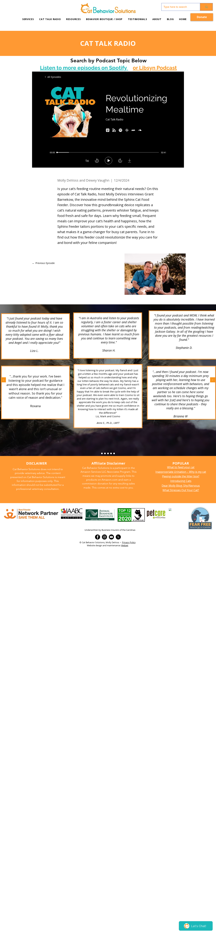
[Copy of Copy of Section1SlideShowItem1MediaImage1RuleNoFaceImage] (108, 453)
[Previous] (3, 380)
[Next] (212, 380)
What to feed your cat (180, 467)
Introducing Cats (180, 481)
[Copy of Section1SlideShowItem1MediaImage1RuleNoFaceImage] (105, 453)
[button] (73, 19)
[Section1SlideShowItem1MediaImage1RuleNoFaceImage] (102, 453)
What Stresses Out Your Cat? (181, 490)
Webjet (124, 545)
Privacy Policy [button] (129, 542)
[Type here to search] (206, 7)
